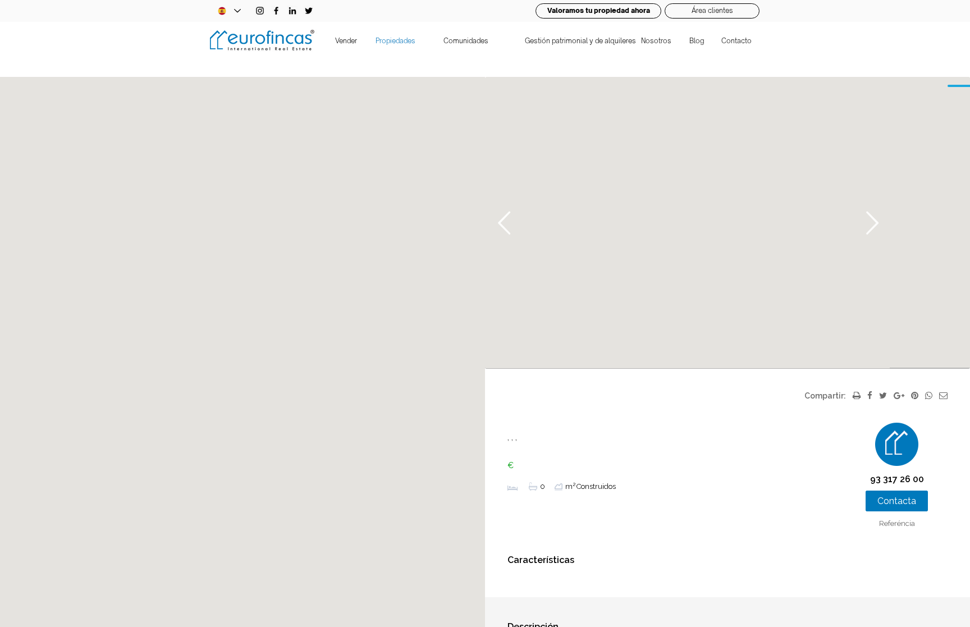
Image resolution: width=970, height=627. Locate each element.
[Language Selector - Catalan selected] (229, 11)
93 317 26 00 (897, 479)
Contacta (896, 501)
